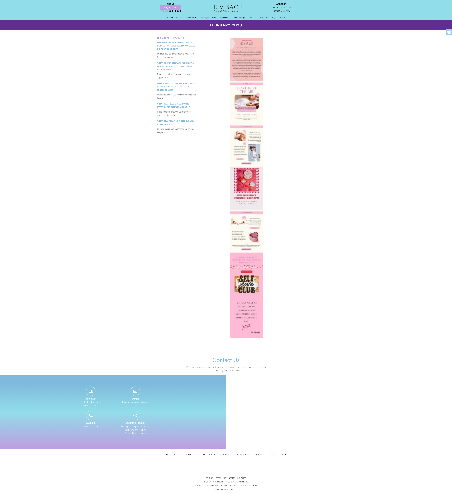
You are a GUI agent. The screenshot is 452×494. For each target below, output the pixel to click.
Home (170, 17)
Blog (273, 17)
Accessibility (211, 486)
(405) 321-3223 (171, 7)
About (178, 17)
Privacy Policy (228, 486)
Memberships (239, 17)
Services (190, 17)
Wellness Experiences (221, 17)
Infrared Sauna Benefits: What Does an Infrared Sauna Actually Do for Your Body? (176, 45)
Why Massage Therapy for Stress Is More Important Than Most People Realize (176, 86)
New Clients (192, 454)
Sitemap (198, 486)
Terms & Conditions (248, 486)
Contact (281, 17)
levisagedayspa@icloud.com (135, 402)
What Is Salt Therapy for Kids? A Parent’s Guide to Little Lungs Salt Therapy (175, 66)
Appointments (210, 454)
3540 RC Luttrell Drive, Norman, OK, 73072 (226, 478)
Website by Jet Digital (226, 489)
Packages (204, 17)
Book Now (263, 17)
